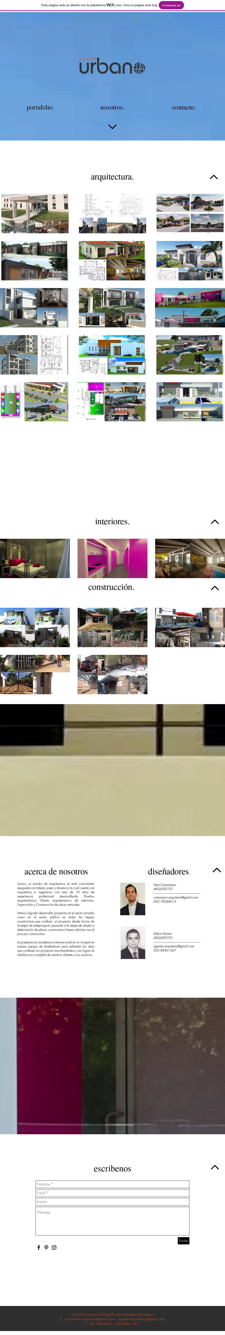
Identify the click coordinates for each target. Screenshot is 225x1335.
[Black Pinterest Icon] (46, 1247)
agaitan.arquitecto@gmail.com (174, 946)
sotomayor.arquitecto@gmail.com (176, 897)
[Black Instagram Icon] (54, 1247)
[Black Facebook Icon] (39, 1247)
